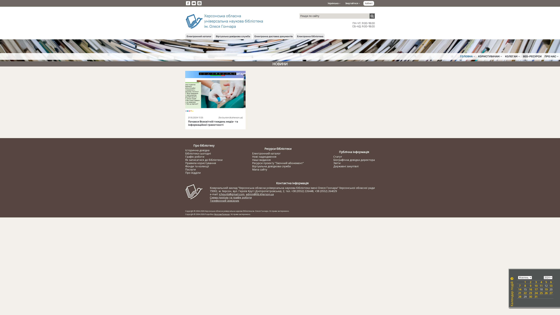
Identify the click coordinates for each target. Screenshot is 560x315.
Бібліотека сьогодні (198, 153)
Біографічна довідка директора (354, 160)
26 (546, 293)
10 (536, 285)
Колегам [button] (511, 56)
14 (519, 289)
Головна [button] (466, 56)
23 (530, 293)
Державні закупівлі (346, 166)
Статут (337, 156)
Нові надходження (264, 156)
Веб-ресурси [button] (532, 56)
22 (525, 293)
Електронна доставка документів (273, 36)
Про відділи (193, 172)
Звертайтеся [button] (352, 3)
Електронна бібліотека (310, 36)
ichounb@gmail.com (231, 194)
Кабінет (369, 3)
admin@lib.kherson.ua (260, 194)
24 (536, 293)
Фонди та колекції (197, 166)
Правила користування (200, 163)
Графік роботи (194, 156)
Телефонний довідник (224, 200)
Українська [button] (333, 3)
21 (519, 293)
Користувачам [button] (489, 56)
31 (536, 296)
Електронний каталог (199, 36)
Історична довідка (197, 150)
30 (530, 296)
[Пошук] (372, 16)
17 (536, 289)
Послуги (190, 169)
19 (546, 289)
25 (541, 293)
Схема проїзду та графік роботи (231, 197)
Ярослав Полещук (222, 214)
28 (519, 296)
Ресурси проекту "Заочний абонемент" (278, 163)
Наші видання (261, 160)
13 (551, 285)
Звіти (337, 163)
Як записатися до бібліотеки (204, 160)
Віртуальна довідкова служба (233, 36)
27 (551, 293)
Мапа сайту (259, 169)
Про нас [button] (550, 56)
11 (541, 285)
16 (530, 289)
